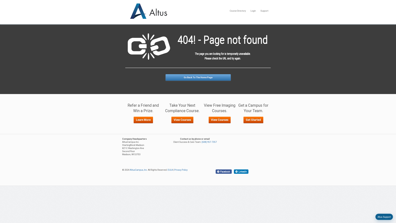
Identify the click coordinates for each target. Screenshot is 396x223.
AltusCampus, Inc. (138, 170)
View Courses (182, 119)
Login (253, 11)
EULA (170, 170)
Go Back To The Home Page (198, 77)
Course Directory (238, 11)
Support (264, 11)
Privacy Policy (181, 170)
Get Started (253, 119)
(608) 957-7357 (209, 142)
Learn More (143, 119)
